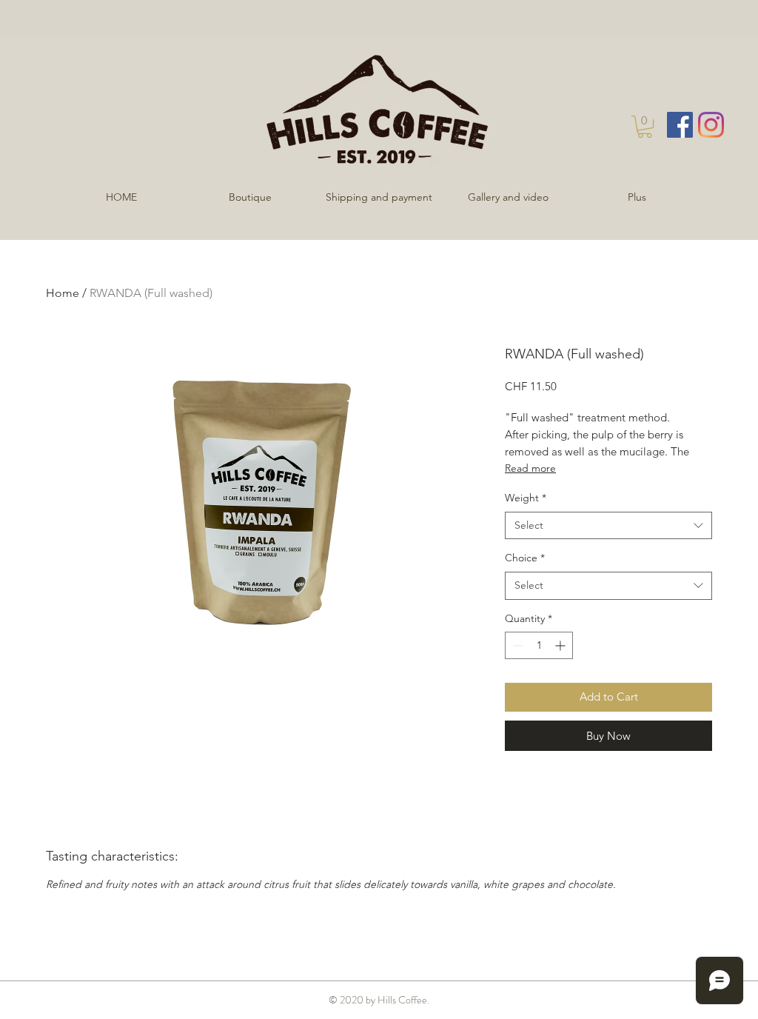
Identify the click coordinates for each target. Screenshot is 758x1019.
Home (62, 293)
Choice (525, 557)
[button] (644, 127)
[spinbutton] (539, 645)
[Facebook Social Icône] (680, 125)
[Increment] (561, 645)
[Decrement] (516, 645)
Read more (530, 468)
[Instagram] (711, 125)
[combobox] (608, 526)
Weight (525, 497)
